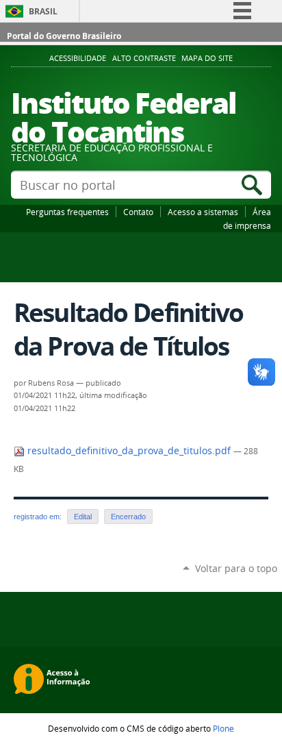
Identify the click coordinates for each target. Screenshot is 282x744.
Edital (83, 516)
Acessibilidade (77, 58)
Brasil (43, 11)
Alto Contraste (144, 58)
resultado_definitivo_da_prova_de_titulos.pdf (129, 451)
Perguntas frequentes (67, 211)
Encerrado (128, 516)
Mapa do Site (207, 58)
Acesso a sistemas (203, 211)
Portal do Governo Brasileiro (64, 36)
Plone (223, 728)
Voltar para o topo (236, 568)
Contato (138, 211)
